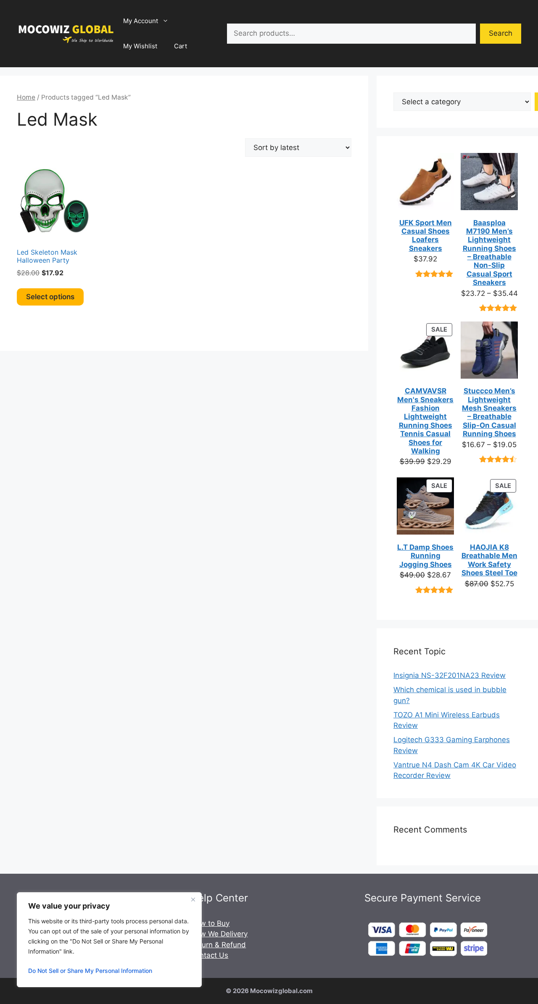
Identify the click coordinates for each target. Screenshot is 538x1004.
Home (26, 97)
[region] (109, 939)
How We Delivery (219, 934)
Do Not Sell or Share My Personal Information (90, 970)
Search (500, 33)
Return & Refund (218, 945)
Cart (180, 46)
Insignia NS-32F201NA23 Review (449, 675)
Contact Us (209, 955)
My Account (140, 21)
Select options (50, 297)
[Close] (193, 899)
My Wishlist (140, 46)
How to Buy (209, 923)
